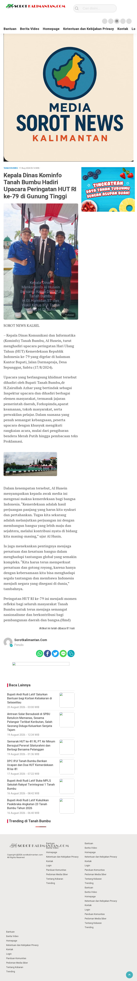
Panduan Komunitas (56, 870)
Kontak (122, 29)
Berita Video (29, 29)
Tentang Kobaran (54, 879)
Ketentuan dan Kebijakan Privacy (88, 29)
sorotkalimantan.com (30, 640)
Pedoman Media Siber (57, 874)
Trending (50, 883)
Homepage (51, 29)
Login (49, 865)
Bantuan (10, 29)
